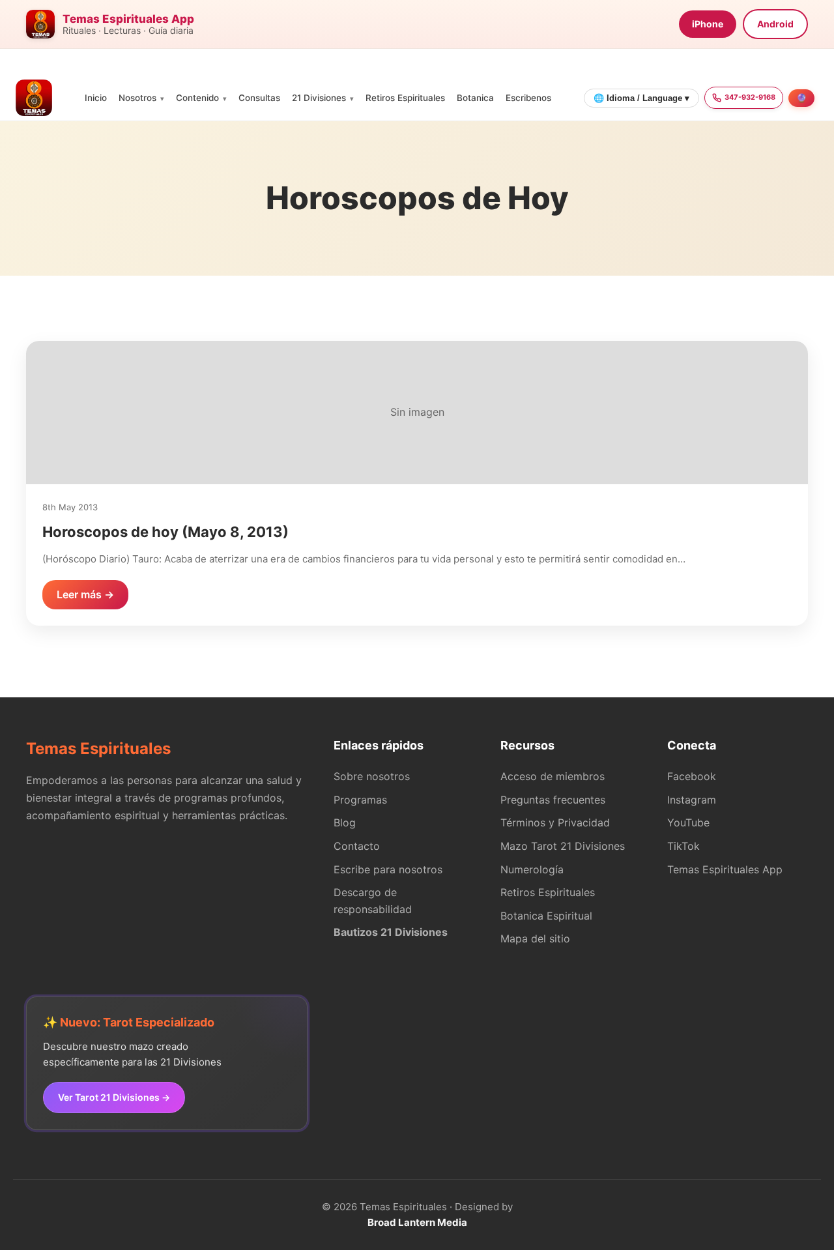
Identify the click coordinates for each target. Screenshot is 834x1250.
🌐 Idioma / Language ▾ (641, 98)
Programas (360, 799)
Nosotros (137, 98)
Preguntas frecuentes (552, 799)
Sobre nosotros (372, 776)
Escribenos (528, 98)
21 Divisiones (319, 98)
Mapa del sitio (535, 938)
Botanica (475, 98)
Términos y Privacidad (555, 822)
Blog (345, 822)
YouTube (688, 822)
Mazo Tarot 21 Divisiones (562, 845)
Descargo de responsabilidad (373, 901)
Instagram (691, 799)
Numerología (532, 869)
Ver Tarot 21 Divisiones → (114, 1097)
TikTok (683, 845)
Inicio (96, 98)
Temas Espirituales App (725, 869)
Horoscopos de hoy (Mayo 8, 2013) (165, 531)
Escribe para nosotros (388, 869)
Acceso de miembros (552, 776)
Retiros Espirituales (405, 98)
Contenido (197, 98)
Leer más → (85, 594)
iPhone (707, 23)
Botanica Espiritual (546, 915)
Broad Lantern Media (417, 1222)
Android (775, 23)
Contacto (357, 845)
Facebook (691, 776)
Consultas (259, 98)
